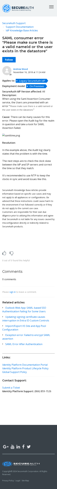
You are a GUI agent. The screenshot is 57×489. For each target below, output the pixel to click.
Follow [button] (9, 59)
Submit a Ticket (11, 387)
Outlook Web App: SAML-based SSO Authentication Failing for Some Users (24, 309)
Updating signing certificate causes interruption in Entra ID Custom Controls (25, 318)
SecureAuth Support (14, 23)
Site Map (25, 480)
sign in (12, 291)
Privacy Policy (8, 480)
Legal (18, 480)
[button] (51, 6)
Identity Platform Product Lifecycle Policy (25, 368)
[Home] (18, 8)
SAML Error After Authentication (23, 344)
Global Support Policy (14, 372)
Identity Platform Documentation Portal (25, 364)
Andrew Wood (20, 69)
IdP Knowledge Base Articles (22, 30)
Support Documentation (20, 26)
